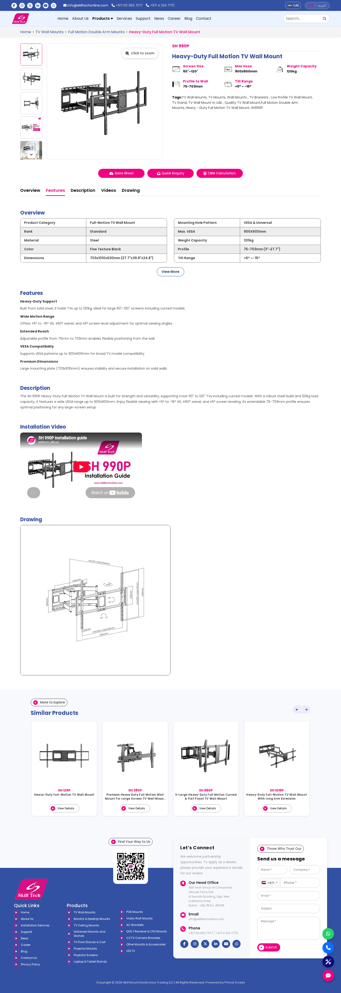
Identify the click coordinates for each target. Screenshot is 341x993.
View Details (66, 808)
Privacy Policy (30, 964)
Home (63, 18)
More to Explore (52, 702)
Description (83, 190)
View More (170, 271)
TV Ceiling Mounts (86, 925)
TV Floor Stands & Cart (90, 942)
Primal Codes (235, 982)
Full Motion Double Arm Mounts (96, 32)
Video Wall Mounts (139, 918)
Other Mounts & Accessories (146, 944)
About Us (80, 18)
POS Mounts (134, 912)
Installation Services (35, 925)
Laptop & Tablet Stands (90, 962)
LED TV (130, 951)
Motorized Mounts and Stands (89, 934)
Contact (203, 18)
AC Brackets (135, 925)
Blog (188, 18)
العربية (322, 5)
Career (174, 18)
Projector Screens (86, 955)
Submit (271, 947)
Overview (30, 190)
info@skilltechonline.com (88, 5)
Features (55, 190)
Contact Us (29, 958)
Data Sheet (124, 173)
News (159, 18)
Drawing (131, 190)
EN (311, 5)
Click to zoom (142, 53)
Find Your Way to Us (134, 841)
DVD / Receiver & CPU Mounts (146, 931)
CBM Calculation (222, 173)
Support (143, 18)
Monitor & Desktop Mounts (92, 919)
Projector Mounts (85, 949)
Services (124, 18)
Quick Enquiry (173, 173)
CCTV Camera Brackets (143, 938)
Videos (108, 190)
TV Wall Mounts (49, 32)
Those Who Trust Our (284, 848)
